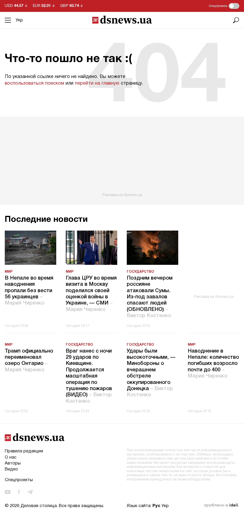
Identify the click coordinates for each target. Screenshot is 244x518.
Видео (11, 469)
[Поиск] (236, 20)
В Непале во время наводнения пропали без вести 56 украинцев (29, 291)
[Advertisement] (122, 157)
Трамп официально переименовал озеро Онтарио (29, 360)
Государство (140, 271)
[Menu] (8, 20)
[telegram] (30, 492)
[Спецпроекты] (234, 6)
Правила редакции (24, 451)
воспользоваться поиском (34, 83)
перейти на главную (97, 83)
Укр (19, 20)
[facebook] (18, 492)
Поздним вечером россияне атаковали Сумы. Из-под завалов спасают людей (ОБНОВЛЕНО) (150, 297)
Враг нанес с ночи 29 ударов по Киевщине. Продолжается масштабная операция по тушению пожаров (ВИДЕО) (89, 376)
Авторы (13, 463)
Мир (8, 271)
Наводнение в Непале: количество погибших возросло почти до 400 (213, 364)
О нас (10, 457)
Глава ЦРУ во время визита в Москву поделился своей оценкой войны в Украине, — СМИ (91, 294)
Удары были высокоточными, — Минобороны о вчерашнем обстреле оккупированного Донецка (151, 373)
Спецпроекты (19, 480)
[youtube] (8, 492)
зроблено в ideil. (221, 505)
